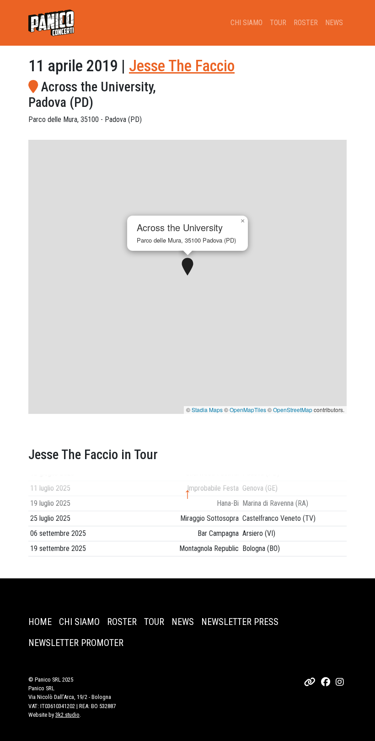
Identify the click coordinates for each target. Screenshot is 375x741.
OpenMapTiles (248, 409)
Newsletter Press (240, 621)
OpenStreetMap (292, 409)
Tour (278, 22)
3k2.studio (67, 714)
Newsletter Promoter (75, 642)
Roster (306, 22)
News (334, 22)
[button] (187, 267)
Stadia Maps (207, 409)
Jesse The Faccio (182, 66)
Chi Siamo (246, 22)
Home (40, 621)
